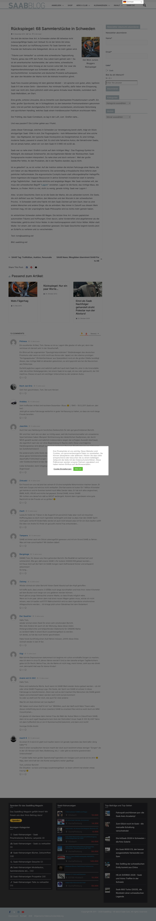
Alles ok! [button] (78, 469)
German (130, 2)
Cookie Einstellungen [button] (63, 469)
